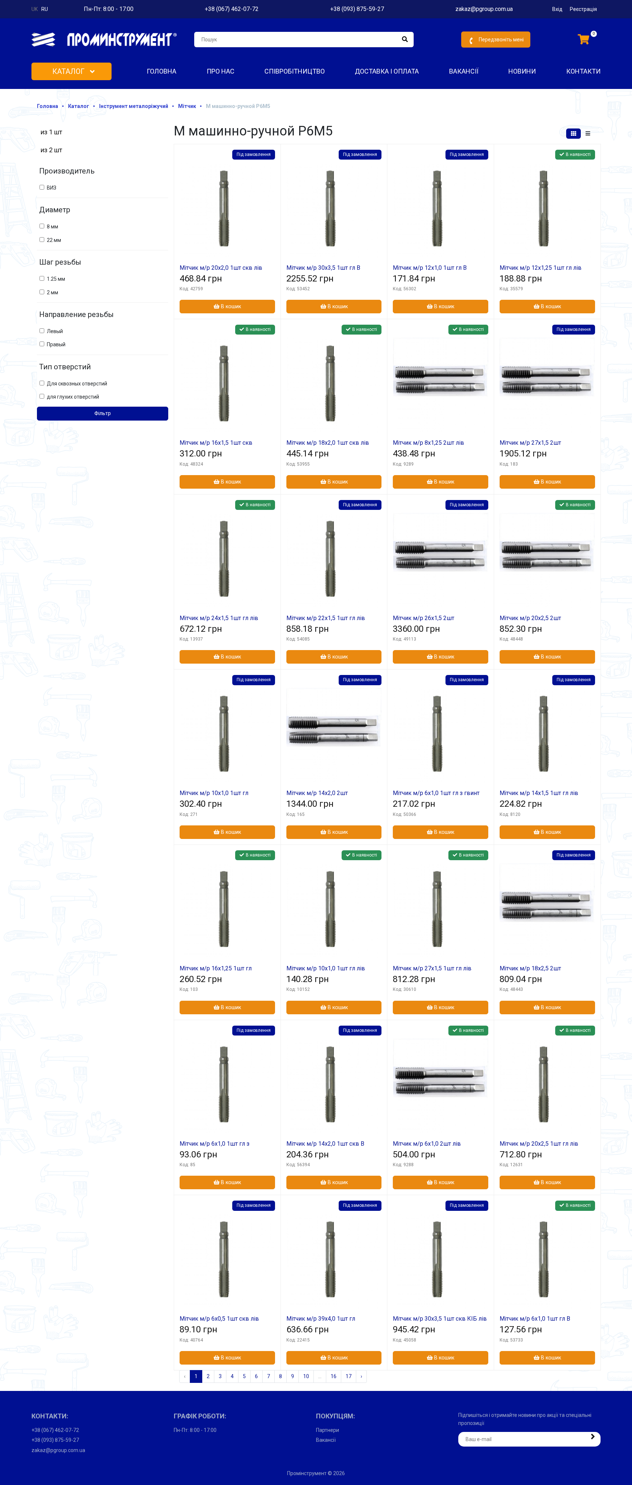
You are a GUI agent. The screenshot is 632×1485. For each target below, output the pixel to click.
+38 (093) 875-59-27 (357, 8)
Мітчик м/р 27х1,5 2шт (530, 442)
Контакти (583, 71)
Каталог (69, 71)
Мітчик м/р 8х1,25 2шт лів (428, 442)
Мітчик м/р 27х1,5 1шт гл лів (432, 968)
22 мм (54, 240)
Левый (55, 331)
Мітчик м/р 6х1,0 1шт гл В (535, 1318)
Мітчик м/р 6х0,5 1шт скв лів (219, 1318)
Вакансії (463, 71)
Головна (161, 71)
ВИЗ (51, 188)
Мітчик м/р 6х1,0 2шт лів (427, 1143)
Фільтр (102, 413)
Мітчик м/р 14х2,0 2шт (317, 793)
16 (333, 1376)
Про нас (220, 71)
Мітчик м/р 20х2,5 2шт (530, 618)
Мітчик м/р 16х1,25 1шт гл (216, 968)
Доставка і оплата (387, 71)
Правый (56, 344)
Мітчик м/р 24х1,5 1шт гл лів (219, 618)
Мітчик (187, 106)
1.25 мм (56, 279)
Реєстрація (583, 9)
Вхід (557, 9)
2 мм (52, 292)
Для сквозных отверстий (77, 384)
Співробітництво (294, 71)
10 (306, 1376)
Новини (522, 71)
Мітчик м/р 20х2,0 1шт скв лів (221, 267)
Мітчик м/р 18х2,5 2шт (530, 968)
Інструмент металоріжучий (133, 106)
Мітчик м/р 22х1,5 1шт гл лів (325, 618)
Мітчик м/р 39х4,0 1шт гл (320, 1318)
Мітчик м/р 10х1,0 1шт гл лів (325, 968)
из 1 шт (51, 132)
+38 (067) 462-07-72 (232, 8)
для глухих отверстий (73, 397)
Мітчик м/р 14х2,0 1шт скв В (325, 1143)
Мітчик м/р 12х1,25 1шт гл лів (541, 267)
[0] (584, 39)
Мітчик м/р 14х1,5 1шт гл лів (539, 793)
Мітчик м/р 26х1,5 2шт (423, 618)
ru (44, 9)
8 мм (52, 227)
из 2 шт (51, 150)
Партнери (327, 1430)
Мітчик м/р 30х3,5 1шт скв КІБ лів (440, 1318)
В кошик (230, 306)
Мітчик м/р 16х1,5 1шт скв (216, 442)
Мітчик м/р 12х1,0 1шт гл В (430, 267)
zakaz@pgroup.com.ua (484, 8)
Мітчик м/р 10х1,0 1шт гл (214, 793)
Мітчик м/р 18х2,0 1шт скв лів (327, 442)
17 (348, 1376)
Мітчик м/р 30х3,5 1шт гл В (323, 267)
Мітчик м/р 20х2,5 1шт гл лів (539, 1143)
